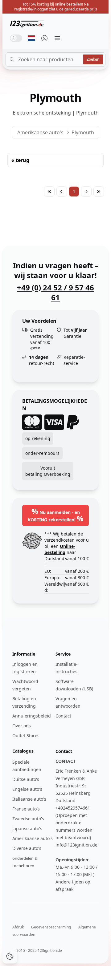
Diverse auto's (26, 848)
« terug (20, 160)
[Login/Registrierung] (44, 38)
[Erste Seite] (49, 191)
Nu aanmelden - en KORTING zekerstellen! (56, 514)
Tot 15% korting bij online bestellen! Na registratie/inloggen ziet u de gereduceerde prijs (55, 7)
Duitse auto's (25, 779)
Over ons (21, 726)
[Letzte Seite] (99, 191)
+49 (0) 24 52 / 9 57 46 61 (55, 292)
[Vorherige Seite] (62, 191)
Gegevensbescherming (51, 927)
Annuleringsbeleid (31, 716)
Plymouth (83, 132)
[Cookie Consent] (9, 956)
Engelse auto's (27, 789)
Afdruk (18, 927)
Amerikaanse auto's (40, 132)
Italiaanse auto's (29, 799)
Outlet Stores (25, 735)
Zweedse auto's (28, 819)
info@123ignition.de (76, 845)
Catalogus (23, 751)
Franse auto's (26, 809)
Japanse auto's (27, 828)
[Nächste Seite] (86, 191)
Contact (63, 716)
